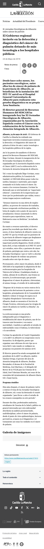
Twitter (27, 507)
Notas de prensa (11, 65)
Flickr (33, 507)
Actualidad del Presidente (24, 21)
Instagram (5, 507)
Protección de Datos (9, 533)
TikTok (11, 507)
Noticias (6, 21)
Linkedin (38, 507)
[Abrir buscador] (39, 4)
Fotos (7, 69)
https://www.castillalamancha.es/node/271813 (21, 458)
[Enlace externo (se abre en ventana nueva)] (17, 544)
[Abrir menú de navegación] (4, 4)
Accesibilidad (7, 538)
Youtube (16, 507)
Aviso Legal (23, 533)
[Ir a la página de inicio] (22, 4)
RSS (22, 512)
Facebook (22, 507)
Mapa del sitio (34, 533)
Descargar (20, 445)
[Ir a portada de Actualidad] (22, 13)
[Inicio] (22, 498)
